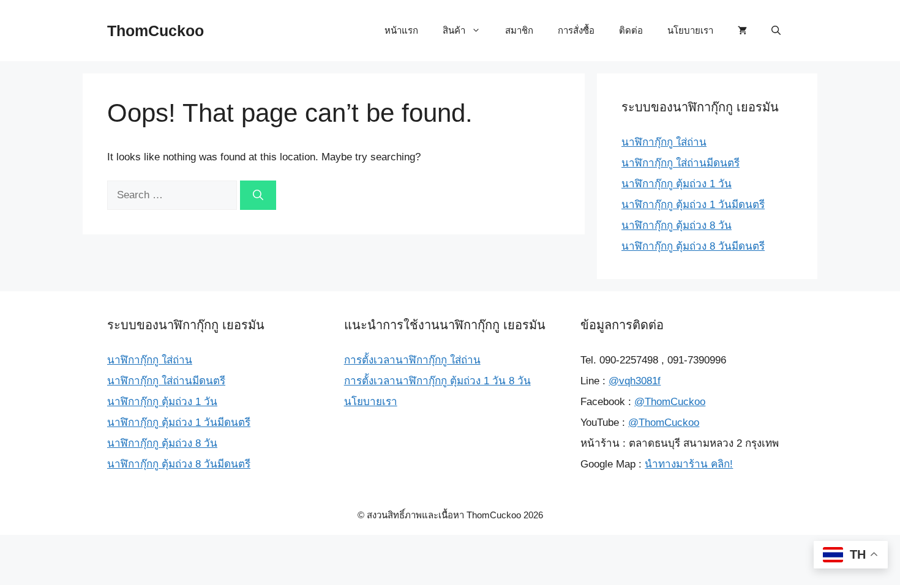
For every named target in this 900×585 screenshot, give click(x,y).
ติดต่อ (631, 30)
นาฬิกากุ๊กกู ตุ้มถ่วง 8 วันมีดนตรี (693, 246)
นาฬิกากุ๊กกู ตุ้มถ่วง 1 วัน (676, 184)
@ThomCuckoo (669, 402)
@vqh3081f (635, 381)
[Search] (258, 195)
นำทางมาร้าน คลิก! (689, 464)
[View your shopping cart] (742, 30)
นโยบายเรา (690, 30)
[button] (776, 30)
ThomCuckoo (155, 30)
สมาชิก (519, 30)
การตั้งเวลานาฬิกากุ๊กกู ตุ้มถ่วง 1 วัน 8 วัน (437, 381)
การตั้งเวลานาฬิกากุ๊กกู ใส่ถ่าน (412, 360)
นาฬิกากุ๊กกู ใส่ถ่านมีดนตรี (680, 163)
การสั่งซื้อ (576, 30)
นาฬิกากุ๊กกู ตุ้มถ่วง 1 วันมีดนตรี (693, 205)
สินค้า (454, 30)
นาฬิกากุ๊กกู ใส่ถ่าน (664, 142)
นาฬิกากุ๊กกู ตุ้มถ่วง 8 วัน (676, 225)
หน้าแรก (401, 30)
